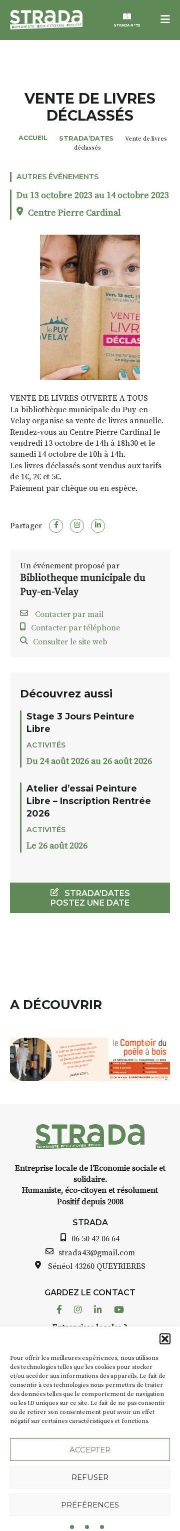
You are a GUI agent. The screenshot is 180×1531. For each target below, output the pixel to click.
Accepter (90, 1449)
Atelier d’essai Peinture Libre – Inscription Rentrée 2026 (88, 801)
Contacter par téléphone (75, 628)
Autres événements (57, 176)
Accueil (33, 138)
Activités (46, 744)
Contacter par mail (68, 614)
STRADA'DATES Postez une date (90, 898)
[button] (165, 1339)
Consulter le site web (70, 642)
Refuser (90, 1477)
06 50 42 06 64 (96, 1239)
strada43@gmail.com (96, 1253)
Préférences (90, 1504)
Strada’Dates (86, 138)
